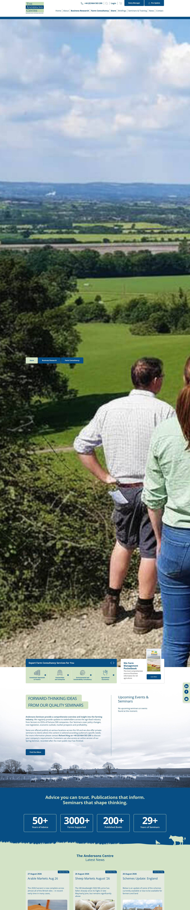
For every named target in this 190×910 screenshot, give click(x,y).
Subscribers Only (63, 872)
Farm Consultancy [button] (100, 10)
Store (113, 10)
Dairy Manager (134, 3)
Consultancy (72, 360)
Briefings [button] (122, 10)
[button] (106, 3)
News (151, 10)
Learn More (154, 676)
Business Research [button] (80, 10)
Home (58, 10)
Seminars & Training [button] (137, 10)
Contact (159, 10)
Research (49, 360)
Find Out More (35, 752)
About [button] (66, 10)
